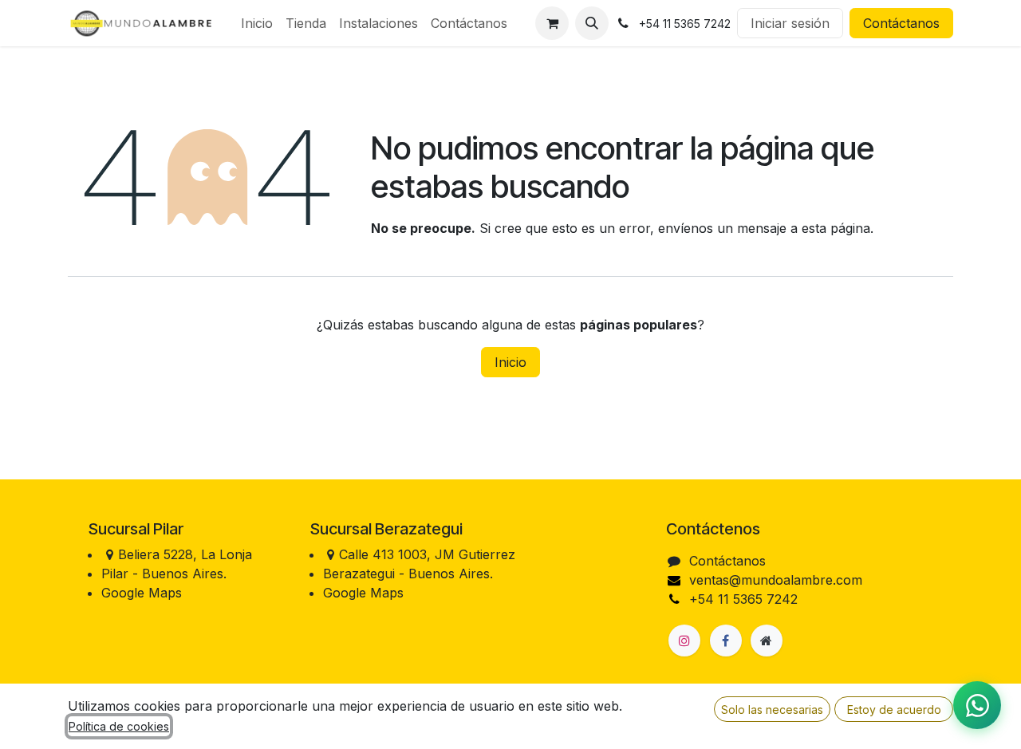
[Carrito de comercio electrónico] (552, 23)
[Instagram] (684, 640)
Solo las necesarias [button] (772, 709)
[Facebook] (726, 640)
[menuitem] (257, 23)
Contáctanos (901, 23)
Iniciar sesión (790, 23)
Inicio (510, 362)
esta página (836, 228)
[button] (592, 23)
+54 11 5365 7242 (743, 599)
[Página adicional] (767, 640)
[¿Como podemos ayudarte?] (977, 705)
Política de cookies (119, 726)
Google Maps (141, 593)
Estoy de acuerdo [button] (894, 709)
